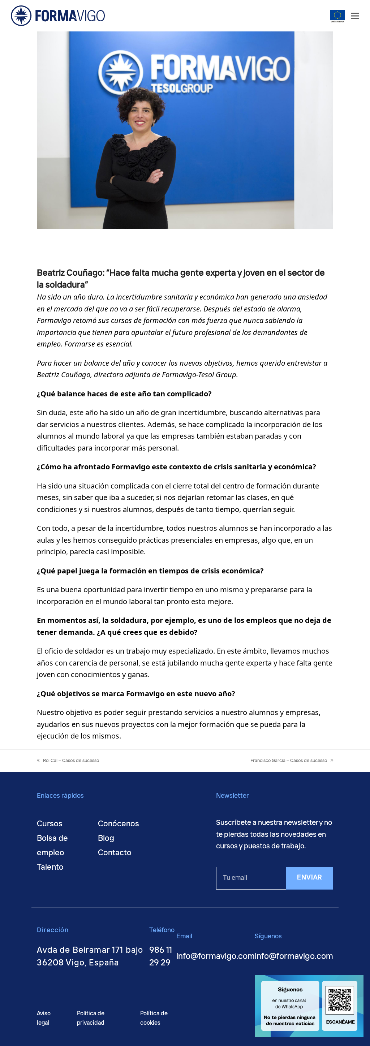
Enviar (309, 877)
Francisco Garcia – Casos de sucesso (288, 760)
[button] (355, 16)
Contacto (115, 853)
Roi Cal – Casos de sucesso (71, 760)
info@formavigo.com (215, 956)
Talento (50, 867)
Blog (106, 839)
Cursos (50, 824)
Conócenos (118, 824)
